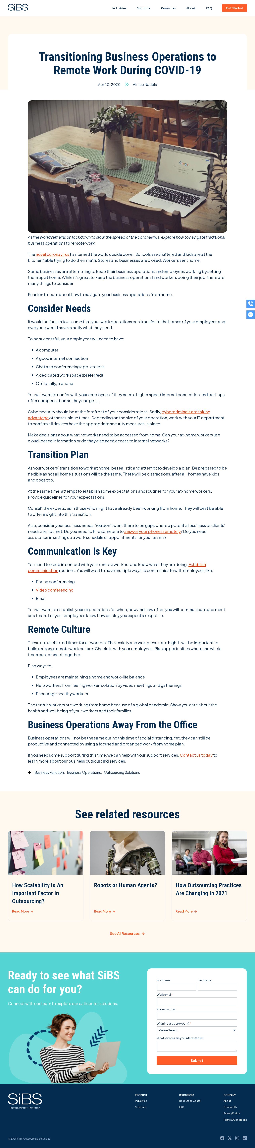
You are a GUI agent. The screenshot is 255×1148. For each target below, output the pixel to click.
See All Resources (125, 933)
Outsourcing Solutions (122, 772)
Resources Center (190, 1100)
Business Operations (84, 772)
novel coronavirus (52, 254)
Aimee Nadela (145, 84)
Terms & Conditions (235, 1119)
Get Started (234, 8)
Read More (20, 911)
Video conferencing (55, 589)
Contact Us (230, 1107)
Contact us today (196, 754)
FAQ (209, 8)
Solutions (143, 8)
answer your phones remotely (152, 531)
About (190, 8)
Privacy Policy (232, 1113)
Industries (119, 8)
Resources (168, 8)
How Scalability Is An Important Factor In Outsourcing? (37, 893)
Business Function (49, 772)
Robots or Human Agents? (125, 885)
